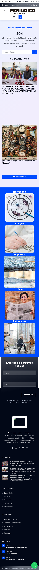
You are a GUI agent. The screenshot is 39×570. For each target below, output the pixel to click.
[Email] (3, 545)
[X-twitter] (31, 5)
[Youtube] (36, 5)
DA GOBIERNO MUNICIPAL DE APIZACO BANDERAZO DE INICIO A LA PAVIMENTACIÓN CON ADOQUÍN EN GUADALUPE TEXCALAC (22, 478)
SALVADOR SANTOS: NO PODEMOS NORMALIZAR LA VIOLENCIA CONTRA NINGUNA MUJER (22, 463)
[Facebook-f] (27, 5)
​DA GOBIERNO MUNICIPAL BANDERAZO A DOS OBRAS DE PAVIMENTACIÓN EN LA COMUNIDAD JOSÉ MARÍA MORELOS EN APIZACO (23, 470)
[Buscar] (34, 52)
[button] (14, 17)
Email (7, 545)
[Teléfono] (3, 551)
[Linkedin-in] (34, 5)
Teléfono (9, 551)
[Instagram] (29, 5)
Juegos (19, 223)
